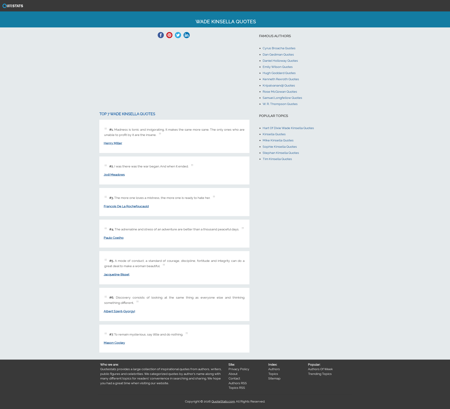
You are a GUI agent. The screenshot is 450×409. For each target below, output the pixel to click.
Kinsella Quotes (274, 134)
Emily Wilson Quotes (278, 67)
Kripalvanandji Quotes (279, 85)
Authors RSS (238, 383)
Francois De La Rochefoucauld (126, 206)
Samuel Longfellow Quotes (282, 98)
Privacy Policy (239, 369)
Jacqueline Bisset (116, 274)
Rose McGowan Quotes (280, 91)
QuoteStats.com (223, 401)
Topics (273, 374)
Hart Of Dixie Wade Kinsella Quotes (288, 128)
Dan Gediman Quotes (278, 54)
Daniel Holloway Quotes (280, 60)
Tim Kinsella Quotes (277, 159)
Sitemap (274, 378)
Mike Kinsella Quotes (278, 140)
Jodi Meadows (114, 174)
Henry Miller (113, 143)
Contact (234, 378)
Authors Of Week (320, 369)
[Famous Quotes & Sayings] (12, 7)
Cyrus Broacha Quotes (279, 48)
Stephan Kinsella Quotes (281, 153)
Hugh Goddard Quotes (279, 73)
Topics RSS (237, 387)
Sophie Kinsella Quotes (280, 146)
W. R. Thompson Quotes (280, 104)
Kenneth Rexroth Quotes (281, 79)
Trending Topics (320, 374)
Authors (274, 369)
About (233, 374)
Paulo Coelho (114, 237)
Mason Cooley (114, 342)
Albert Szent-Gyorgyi (119, 311)
